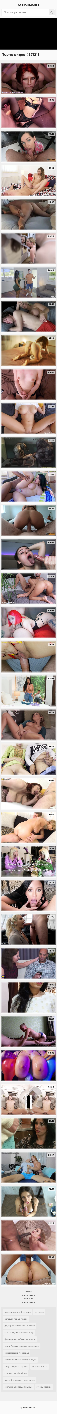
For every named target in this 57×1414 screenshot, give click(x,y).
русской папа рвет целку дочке (20, 1380)
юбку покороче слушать (16, 1366)
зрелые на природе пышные (19, 1387)
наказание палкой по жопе (18, 1312)
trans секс (39, 1312)
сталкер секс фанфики (16, 1373)
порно (29, 1291)
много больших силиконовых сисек (22, 1346)
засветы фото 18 (40, 1366)
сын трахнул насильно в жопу (19, 1332)
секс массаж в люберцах (17, 1353)
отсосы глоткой (43, 1387)
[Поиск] (52, 12)
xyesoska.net (28, 4)
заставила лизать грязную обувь (20, 1359)
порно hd (28, 1298)
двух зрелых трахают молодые (20, 1325)
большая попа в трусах (16, 1319)
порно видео (28, 1295)
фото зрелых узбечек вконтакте (20, 1339)
